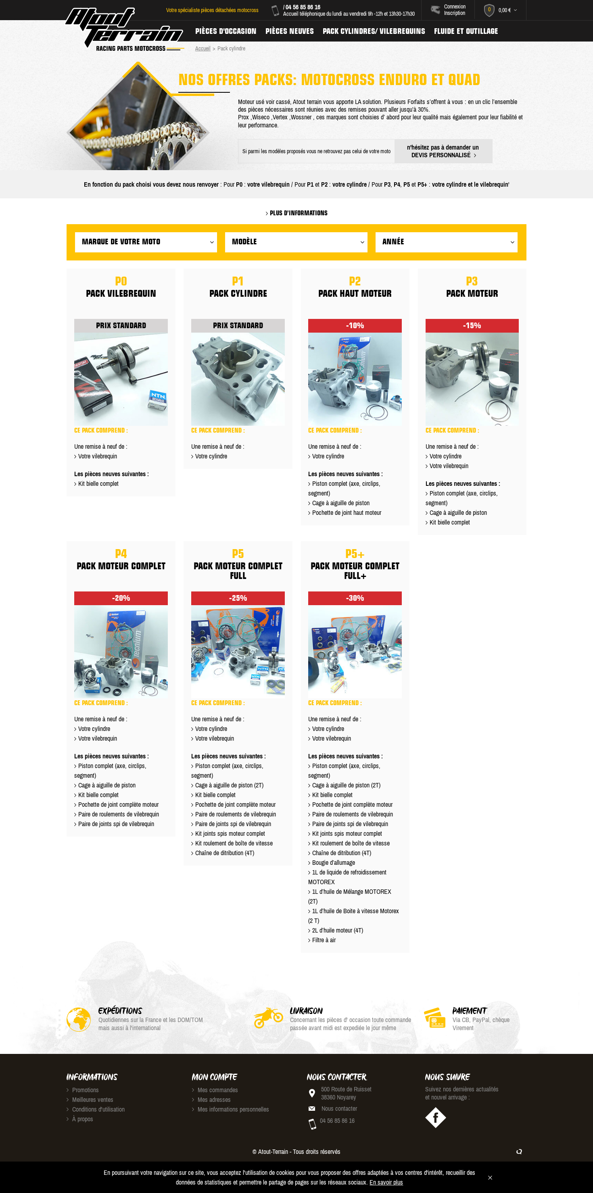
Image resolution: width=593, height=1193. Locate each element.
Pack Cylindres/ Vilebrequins (374, 31)
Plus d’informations (298, 213)
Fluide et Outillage (466, 31)
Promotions (85, 1089)
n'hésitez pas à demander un (443, 151)
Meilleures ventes (92, 1099)
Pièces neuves (289, 31)
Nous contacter (339, 1108)
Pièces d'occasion (226, 31)
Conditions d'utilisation (98, 1109)
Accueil (203, 48)
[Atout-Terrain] (123, 29)
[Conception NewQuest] (519, 1151)
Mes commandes (217, 1089)
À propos (82, 1118)
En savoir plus (386, 1182)
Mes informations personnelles (232, 1109)
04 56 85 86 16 (303, 6)
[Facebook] (435, 1117)
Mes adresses (213, 1099)
